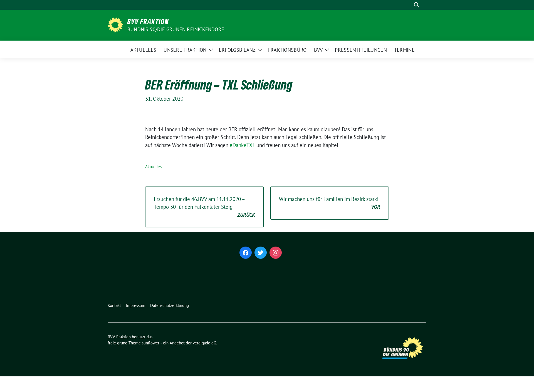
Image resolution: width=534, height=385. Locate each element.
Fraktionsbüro (287, 50)
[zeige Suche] (416, 5)
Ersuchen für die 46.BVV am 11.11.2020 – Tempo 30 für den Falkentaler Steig (204, 207)
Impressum (135, 305)
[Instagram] (275, 252)
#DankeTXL (242, 145)
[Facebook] (245, 252)
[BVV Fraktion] (115, 24)
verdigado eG (204, 343)
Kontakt (114, 305)
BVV (318, 50)
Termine (404, 50)
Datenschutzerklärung (169, 305)
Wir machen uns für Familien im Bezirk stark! (329, 203)
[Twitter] (260, 252)
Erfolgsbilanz (237, 50)
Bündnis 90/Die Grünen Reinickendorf (175, 29)
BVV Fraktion (148, 21)
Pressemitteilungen (361, 50)
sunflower (150, 343)
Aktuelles (143, 50)
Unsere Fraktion (185, 50)
